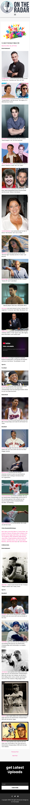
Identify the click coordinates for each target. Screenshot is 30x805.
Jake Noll (8, 541)
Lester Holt (5, 331)
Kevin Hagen (9, 535)
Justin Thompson (6, 523)
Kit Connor (4, 138)
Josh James (18, 540)
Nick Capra (4, 531)
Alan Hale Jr (5, 585)
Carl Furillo (4, 642)
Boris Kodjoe (5, 279)
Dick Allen (4, 614)
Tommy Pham (21, 531)
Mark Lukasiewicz (14, 536)
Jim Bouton (4, 672)
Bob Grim (4, 741)
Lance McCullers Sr (13, 531)
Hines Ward (4, 386)
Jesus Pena (4, 538)
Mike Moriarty (22, 536)
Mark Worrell (20, 538)
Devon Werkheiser (6, 189)
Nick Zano (4, 308)
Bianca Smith (5, 472)
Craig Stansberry (12, 538)
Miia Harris (4, 253)
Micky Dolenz (5, 358)
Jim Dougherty (5, 536)
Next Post (14, 755)
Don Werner (8, 533)
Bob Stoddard (20, 533)
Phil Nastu (14, 533)
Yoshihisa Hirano (10, 540)
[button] (15, 14)
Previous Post (14, 752)
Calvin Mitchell (23, 541)
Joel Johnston (22, 535)
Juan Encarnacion (6, 496)
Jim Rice (4, 448)
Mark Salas (16, 535)
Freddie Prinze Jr (6, 78)
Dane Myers (15, 541)
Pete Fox (4, 716)
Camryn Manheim (6, 231)
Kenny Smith (5, 420)
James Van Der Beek (7, 163)
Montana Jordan (6, 98)
